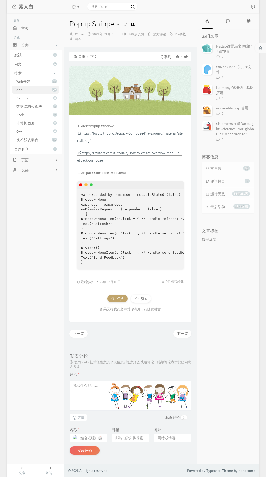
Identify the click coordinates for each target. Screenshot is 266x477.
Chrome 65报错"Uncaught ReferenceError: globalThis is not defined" (235, 128)
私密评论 (172, 417)
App (36, 90)
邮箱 (117, 429)
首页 (81, 56)
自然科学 (35, 149)
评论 (74, 374)
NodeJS (36, 114)
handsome (246, 470)
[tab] (207, 21)
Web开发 (36, 81)
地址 (157, 429)
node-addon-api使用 (232, 108)
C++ (36, 131)
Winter (79, 34)
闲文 (35, 64)
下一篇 (182, 333)
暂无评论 (159, 34)
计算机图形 (36, 123)
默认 (35, 55)
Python (36, 98)
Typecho (213, 470)
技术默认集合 (36, 139)
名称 (74, 429)
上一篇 (78, 333)
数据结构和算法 (36, 106)
